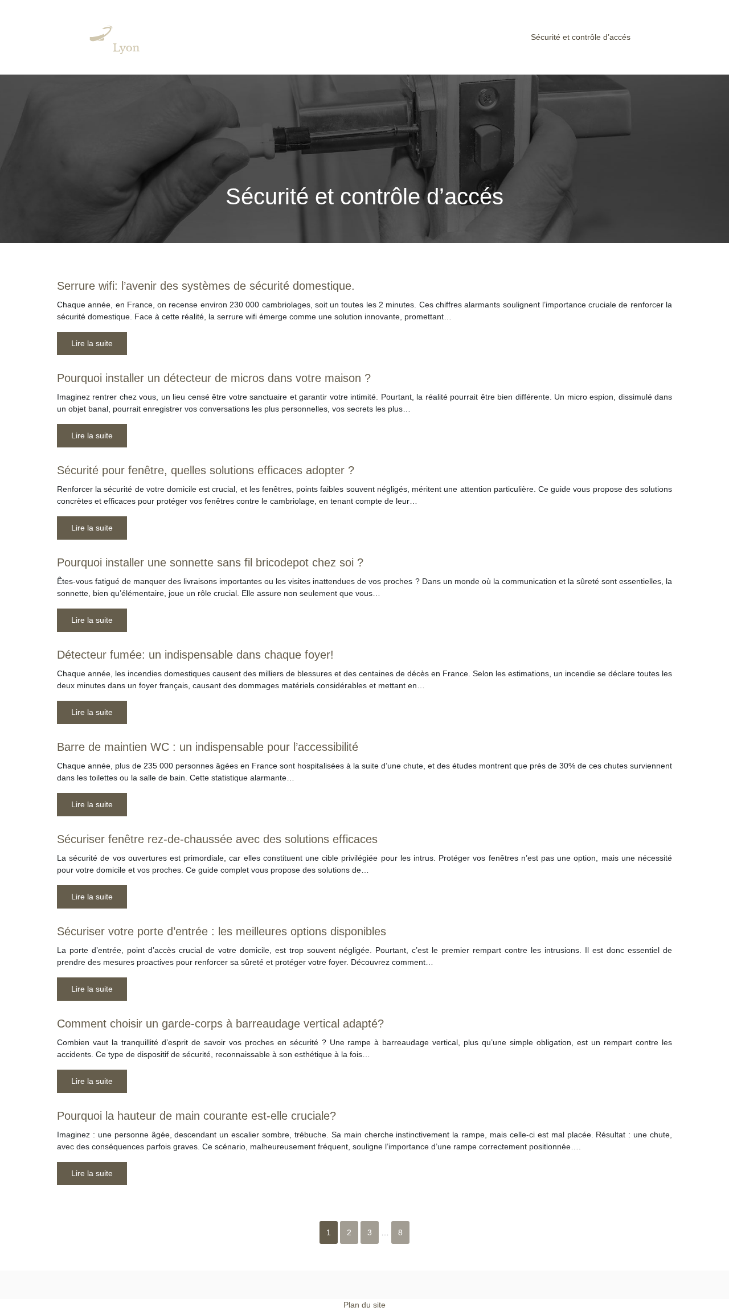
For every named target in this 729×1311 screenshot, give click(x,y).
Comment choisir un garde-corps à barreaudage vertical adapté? (220, 1023)
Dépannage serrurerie (260, 37)
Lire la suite (92, 343)
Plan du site (364, 1304)
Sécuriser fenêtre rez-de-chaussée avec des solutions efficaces (217, 839)
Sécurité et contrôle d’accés (580, 37)
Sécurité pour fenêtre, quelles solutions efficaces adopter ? (205, 470)
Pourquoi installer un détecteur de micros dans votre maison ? (214, 378)
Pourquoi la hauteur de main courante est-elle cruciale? (196, 1115)
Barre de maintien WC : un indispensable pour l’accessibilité (207, 747)
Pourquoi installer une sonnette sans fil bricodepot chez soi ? (210, 562)
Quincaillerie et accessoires (458, 37)
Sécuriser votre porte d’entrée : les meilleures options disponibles (221, 931)
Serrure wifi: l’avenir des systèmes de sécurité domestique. (206, 286)
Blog (661, 37)
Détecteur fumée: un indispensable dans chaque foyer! (195, 654)
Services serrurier (355, 37)
